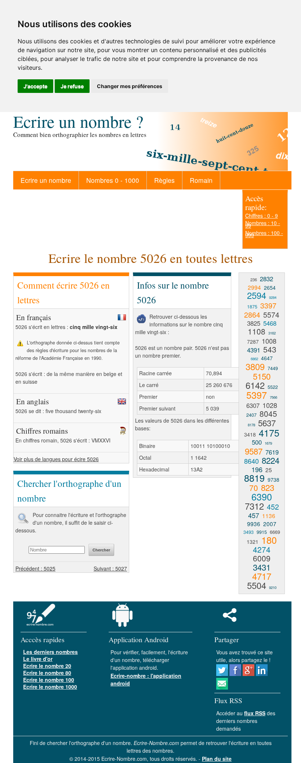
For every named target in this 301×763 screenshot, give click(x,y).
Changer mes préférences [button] (129, 86)
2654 (270, 287)
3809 (255, 366)
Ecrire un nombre (46, 180)
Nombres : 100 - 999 (264, 234)
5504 (256, 585)
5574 (271, 314)
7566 (273, 397)
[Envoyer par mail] (222, 687)
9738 (273, 479)
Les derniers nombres (50, 651)
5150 (262, 376)
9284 (272, 297)
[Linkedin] (262, 673)
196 (256, 469)
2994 (254, 287)
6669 (275, 532)
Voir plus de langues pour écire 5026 (56, 459)
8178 (251, 424)
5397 (256, 394)
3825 (253, 323)
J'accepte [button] (35, 86)
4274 (262, 549)
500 (257, 442)
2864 (252, 314)
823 (267, 487)
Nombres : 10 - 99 (262, 224)
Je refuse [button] (72, 86)
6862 (254, 358)
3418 (250, 434)
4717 (261, 576)
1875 (252, 306)
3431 (262, 567)
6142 (255, 385)
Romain (201, 180)
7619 (272, 452)
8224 (270, 460)
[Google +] (248, 673)
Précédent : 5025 (35, 568)
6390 (261, 496)
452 (273, 506)
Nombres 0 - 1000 (112, 180)
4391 (253, 350)
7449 (273, 368)
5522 (273, 387)
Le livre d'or (37, 658)
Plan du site (217, 758)
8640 (251, 461)
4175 (269, 432)
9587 (253, 451)
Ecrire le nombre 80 (47, 672)
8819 (254, 477)
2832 (266, 278)
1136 (268, 515)
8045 (268, 413)
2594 (256, 295)
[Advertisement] (194, 536)
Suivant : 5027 (110, 568)
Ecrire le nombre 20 (47, 665)
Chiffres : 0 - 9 (261, 215)
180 (269, 539)
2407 (251, 415)
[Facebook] (235, 673)
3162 (272, 333)
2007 (269, 524)
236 (253, 279)
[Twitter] (222, 673)
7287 (253, 341)
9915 (262, 532)
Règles (164, 180)
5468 (269, 323)
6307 (253, 405)
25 (268, 470)
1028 (269, 405)
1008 (269, 341)
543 (269, 349)
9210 (272, 587)
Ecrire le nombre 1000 (50, 686)
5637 (267, 422)
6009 (262, 558)
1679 (268, 443)
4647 (267, 358)
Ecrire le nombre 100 (48, 679)
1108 (256, 331)
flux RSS (254, 713)
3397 (268, 305)
